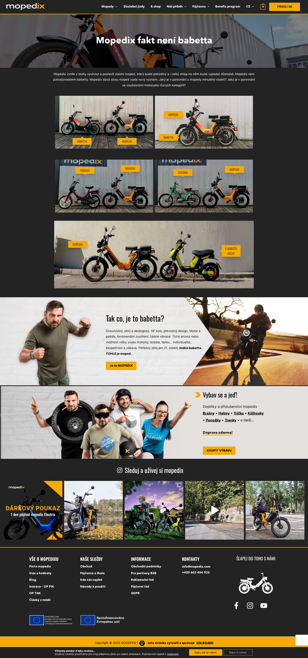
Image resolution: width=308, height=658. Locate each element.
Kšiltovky (256, 413)
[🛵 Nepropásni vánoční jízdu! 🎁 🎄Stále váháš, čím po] (33, 510)
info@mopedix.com (196, 566)
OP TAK (35, 593)
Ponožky (213, 420)
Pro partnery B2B (143, 573)
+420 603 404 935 (196, 572)
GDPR (135, 593)
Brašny (208, 413)
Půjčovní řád (140, 586)
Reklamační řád (142, 580)
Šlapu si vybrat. (238, 652)
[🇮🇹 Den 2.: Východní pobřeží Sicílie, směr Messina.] (275, 510)
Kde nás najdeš (91, 580)
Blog (32, 580)
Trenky (230, 420)
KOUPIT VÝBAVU (219, 450)
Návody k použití (93, 586)
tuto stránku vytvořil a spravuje (180, 643)
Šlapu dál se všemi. (205, 652)
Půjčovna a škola (92, 573)
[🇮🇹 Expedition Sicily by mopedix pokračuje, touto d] (214, 510)
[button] (284, 7)
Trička (239, 413)
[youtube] (265, 605)
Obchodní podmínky (146, 566)
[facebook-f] (239, 605)
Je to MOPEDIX (121, 365)
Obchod (86, 566)
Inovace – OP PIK (41, 586)
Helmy (224, 413)
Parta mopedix (40, 566)
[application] (115, 6)
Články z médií (40, 600)
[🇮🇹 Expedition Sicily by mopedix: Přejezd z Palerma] (154, 510)
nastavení (172, 654)
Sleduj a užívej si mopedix (154, 470)
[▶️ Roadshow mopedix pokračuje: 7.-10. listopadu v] (93, 510)
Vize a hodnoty (40, 573)
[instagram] (253, 605)
